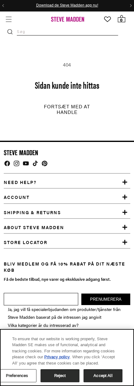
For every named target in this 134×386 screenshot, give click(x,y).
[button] (8, 19)
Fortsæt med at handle (67, 109)
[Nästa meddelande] (131, 5)
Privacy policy (57, 357)
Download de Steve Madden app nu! (67, 5)
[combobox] (67, 31)
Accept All (102, 375)
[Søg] (10, 31)
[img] (7, 163)
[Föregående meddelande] (3, 5)
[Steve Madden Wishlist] (107, 19)
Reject (60, 375)
